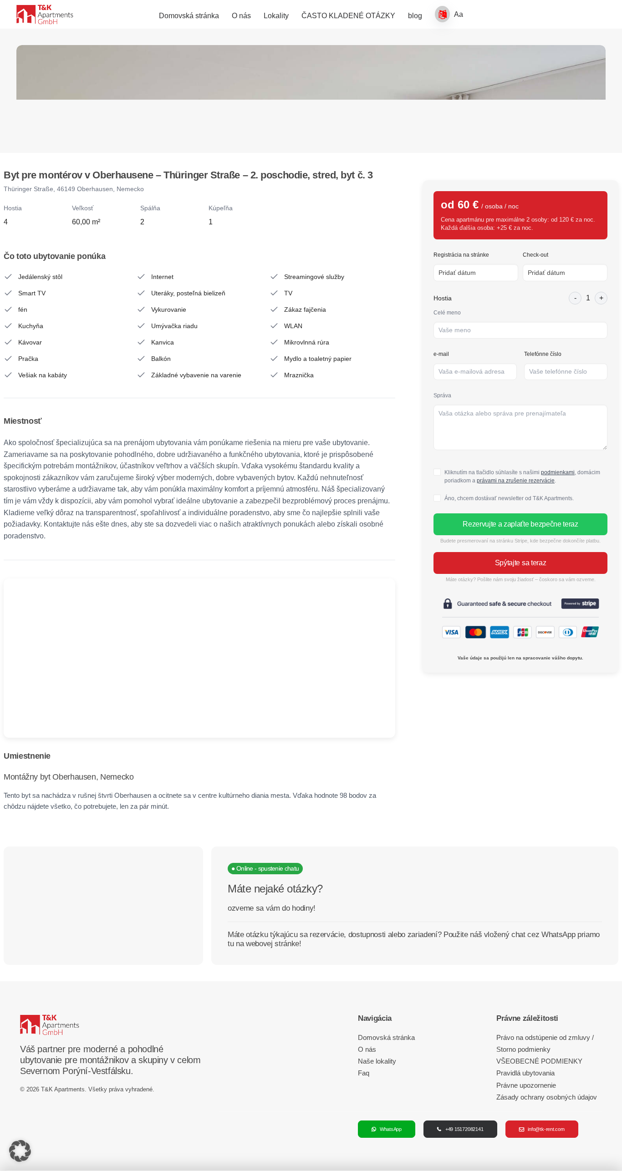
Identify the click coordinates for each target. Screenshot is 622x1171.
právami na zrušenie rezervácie (516, 480)
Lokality (276, 16)
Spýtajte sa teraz (520, 563)
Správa (442, 395)
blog (415, 16)
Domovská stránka (189, 16)
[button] (20, 1151)
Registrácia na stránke (461, 255)
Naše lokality (377, 1061)
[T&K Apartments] (44, 14)
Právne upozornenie (526, 1085)
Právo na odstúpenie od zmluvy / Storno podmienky (545, 1043)
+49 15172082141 (464, 1129)
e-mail (441, 354)
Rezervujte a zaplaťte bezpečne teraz (520, 524)
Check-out (535, 255)
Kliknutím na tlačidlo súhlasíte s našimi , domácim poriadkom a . (522, 476)
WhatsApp (391, 1129)
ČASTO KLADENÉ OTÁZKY (348, 16)
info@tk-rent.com (546, 1129)
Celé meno (447, 312)
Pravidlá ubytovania (525, 1073)
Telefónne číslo (542, 354)
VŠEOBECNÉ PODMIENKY (539, 1061)
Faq (363, 1073)
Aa (458, 14)
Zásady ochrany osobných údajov (546, 1097)
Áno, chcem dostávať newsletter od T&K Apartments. (509, 498)
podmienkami (558, 472)
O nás (241, 16)
